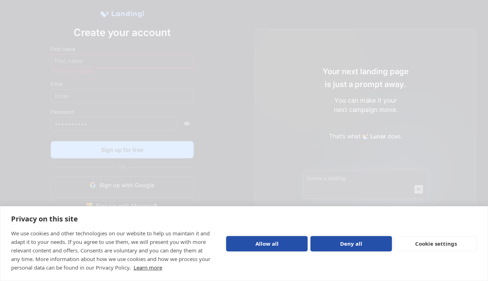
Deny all (351, 243)
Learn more (148, 267)
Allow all (267, 243)
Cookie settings (436, 243)
